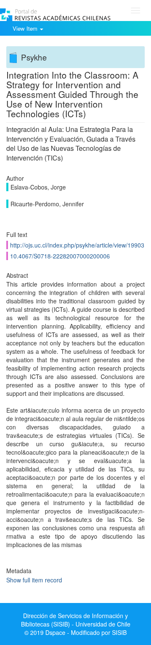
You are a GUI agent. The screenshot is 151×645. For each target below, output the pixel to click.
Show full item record (34, 580)
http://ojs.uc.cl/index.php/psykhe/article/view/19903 (77, 245)
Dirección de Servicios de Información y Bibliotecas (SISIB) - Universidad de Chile (75, 619)
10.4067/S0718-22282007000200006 (60, 256)
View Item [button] (26, 28)
